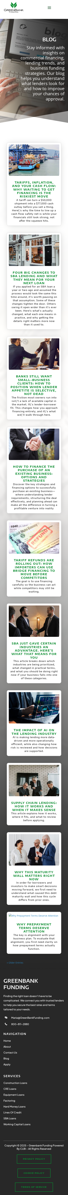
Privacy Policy (34, 1159)
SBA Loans (9, 1118)
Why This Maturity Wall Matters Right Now (34, 875)
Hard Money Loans (14, 1106)
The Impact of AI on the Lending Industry (34, 731)
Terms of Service (34, 1187)
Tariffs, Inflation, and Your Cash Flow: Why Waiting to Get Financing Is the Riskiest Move (34, 189)
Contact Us (10, 1052)
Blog (6, 1058)
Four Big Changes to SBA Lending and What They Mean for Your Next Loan (34, 278)
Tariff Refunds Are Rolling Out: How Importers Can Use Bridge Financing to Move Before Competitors (34, 569)
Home (7, 1040)
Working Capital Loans (17, 1124)
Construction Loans (15, 1082)
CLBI (23, 1148)
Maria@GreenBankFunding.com (30, 1017)
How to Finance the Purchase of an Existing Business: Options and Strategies (34, 473)
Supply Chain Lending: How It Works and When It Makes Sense (34, 806)
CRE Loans (9, 1088)
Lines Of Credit (12, 1112)
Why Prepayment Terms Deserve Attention (34, 927)
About (7, 1046)
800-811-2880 (20, 1024)
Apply (6, 1064)
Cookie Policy (34, 1173)
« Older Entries (15, 962)
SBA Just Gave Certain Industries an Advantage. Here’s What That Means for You (34, 650)
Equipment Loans (13, 1094)
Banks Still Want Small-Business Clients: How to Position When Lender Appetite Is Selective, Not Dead (34, 385)
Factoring (9, 1100)
